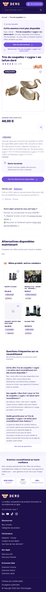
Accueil (4, 17)
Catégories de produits (11, 528)
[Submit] (40, 10)
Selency (18, 188)
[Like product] (40, 72)
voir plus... (5, 157)
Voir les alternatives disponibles (21, 179)
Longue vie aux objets (10, 541)
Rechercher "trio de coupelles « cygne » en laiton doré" (24, 50)
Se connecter (36, 4)
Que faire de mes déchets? (12, 544)
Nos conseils (7, 525)
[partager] (41, 127)
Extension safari (8, 574)
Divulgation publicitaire (11, 585)
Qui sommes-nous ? (10, 509)
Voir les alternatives (21, 45)
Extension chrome (9, 567)
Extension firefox (8, 570)
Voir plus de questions (23, 446)
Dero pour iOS (7, 554)
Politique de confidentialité (12, 581)
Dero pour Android (9, 557)
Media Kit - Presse (9, 538)
